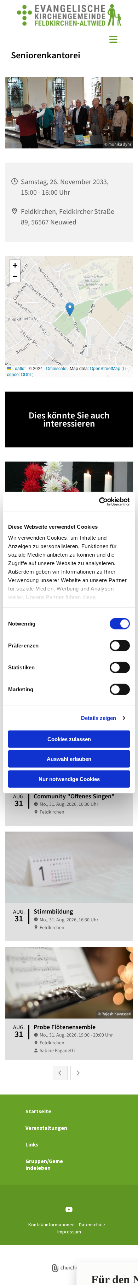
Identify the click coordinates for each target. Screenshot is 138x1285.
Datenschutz (92, 1224)
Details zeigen (98, 718)
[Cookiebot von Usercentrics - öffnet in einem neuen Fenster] (99, 501)
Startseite (38, 1111)
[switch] (120, 645)
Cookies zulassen (69, 739)
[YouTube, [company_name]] (69, 1209)
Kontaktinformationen (51, 1224)
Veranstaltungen (46, 1128)
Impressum (69, 1231)
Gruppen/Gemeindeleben (44, 1164)
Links (31, 1144)
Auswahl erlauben (69, 759)
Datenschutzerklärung (58, 1248)
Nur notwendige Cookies (69, 779)
